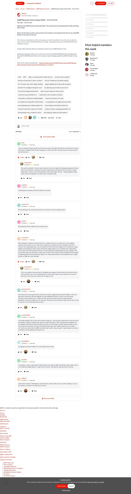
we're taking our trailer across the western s (56, 112)
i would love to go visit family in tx (27, 95)
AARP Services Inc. (5, 445)
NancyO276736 (25, 289)
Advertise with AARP (5, 436)
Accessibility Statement (10, 466)
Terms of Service (8, 464)
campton (23, 221)
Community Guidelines (34, 3)
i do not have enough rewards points (28, 91)
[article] (48, 151)
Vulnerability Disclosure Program (12, 472)
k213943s (24, 359)
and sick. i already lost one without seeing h (57, 80)
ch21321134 (24, 237)
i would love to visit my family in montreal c (51, 95)
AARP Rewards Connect (43, 9)
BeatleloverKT (94, 58)
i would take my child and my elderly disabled (30, 98)
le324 (22, 143)
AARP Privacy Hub (9, 463)
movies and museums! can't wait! (54, 98)
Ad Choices (7, 474)
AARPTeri (23, 13)
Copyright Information (10, 470)
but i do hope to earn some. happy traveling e (30, 84)
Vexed (91, 63)
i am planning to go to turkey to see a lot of (56, 87)
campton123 (24, 204)
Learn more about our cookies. (95, 482)
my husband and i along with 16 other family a (30, 102)
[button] (100, 3)
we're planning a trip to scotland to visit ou (29, 112)
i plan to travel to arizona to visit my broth (51, 91)
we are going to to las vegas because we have (58, 102)
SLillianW (23, 378)
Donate (2, 413)
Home (17, 9)
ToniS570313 (27, 162)
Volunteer (2, 415)
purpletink (24, 185)
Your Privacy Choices (9, 476)
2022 (24, 77)
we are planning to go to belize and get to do (30, 105)
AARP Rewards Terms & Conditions (13, 468)
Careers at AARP (4, 438)
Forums (23, 9)
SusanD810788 (25, 315)
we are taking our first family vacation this (56, 105)
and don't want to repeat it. (62, 77)
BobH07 (92, 53)
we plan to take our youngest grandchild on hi (57, 109)
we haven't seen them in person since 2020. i (30, 109)
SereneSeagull (94, 68)
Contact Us (3, 426)
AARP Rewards (30, 9)
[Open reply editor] (48, 126)
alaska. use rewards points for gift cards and (40, 77)
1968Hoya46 (93, 73)
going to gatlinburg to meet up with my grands (58, 84)
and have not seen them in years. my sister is (30, 80)
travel (19, 77)
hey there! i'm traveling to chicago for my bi (30, 87)
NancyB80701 (25, 341)
